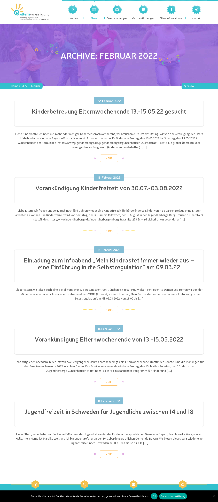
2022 (24, 86)
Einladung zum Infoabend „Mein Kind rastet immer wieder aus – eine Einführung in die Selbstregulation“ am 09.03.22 (109, 263)
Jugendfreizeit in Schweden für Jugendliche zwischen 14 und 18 (109, 411)
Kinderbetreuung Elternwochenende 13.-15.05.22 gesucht (109, 111)
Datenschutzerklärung (173, 496)
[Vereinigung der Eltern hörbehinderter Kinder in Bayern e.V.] (30, 12)
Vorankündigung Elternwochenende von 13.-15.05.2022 (109, 339)
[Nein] (213, 496)
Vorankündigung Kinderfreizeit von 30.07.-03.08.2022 (109, 187)
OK (154, 496)
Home (14, 86)
